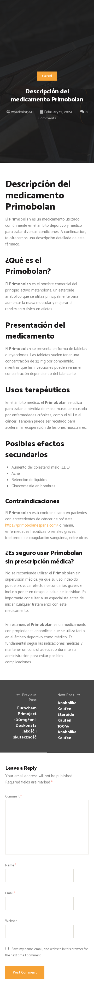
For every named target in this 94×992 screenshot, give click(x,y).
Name (10, 865)
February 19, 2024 (58, 112)
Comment (13, 796)
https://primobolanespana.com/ (31, 525)
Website (11, 921)
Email (10, 893)
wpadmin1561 (21, 112)
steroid (47, 76)
